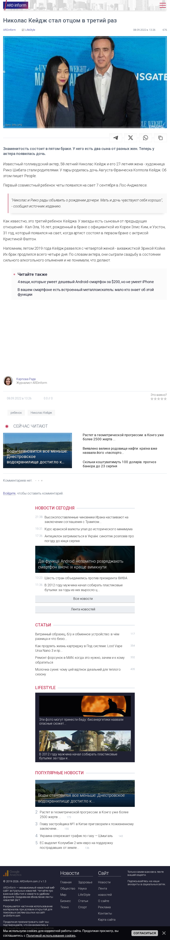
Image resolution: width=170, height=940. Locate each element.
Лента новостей (83, 609)
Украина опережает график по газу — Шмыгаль (81, 836)
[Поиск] (139, 5)
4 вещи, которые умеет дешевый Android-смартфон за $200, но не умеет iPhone (86, 282)
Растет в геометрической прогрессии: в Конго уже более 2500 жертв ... (123, 437)
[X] (130, 137)
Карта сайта (106, 920)
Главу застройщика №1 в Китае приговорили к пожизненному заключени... (87, 826)
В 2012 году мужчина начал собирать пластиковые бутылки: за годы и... (78, 756)
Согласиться (145, 933)
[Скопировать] (160, 137)
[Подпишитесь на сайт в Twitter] (142, 895)
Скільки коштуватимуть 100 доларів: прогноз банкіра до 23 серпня (119, 464)
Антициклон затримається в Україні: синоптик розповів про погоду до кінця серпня (89, 538)
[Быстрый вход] (152, 5)
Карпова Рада (26, 379)
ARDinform (9, 887)
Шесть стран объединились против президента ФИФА (86, 578)
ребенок (16, 412)
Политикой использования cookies (50, 935)
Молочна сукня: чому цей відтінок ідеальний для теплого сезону (85, 672)
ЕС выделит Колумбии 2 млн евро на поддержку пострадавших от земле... (76, 845)
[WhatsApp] (145, 137)
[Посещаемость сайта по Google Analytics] (12, 873)
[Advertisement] (85, 342)
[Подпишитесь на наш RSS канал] (154, 895)
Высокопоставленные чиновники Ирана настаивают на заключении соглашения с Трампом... (86, 519)
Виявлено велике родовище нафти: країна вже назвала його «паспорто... (120, 450)
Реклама (104, 907)
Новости (104, 882)
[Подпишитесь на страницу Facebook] (130, 895)
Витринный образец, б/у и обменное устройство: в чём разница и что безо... (85, 636)
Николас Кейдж (41, 412)
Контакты (105, 913)
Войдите (9, 493)
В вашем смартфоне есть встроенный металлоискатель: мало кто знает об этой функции (86, 292)
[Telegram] (115, 137)
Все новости (83, 599)
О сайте (103, 901)
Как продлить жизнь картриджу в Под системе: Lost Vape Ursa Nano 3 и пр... (85, 648)
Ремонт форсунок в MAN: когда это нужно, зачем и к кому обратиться (85, 660)
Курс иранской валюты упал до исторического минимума (88, 529)
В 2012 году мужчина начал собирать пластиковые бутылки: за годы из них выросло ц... (84, 587)
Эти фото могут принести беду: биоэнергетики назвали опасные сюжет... (81, 721)
